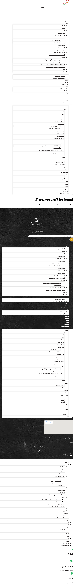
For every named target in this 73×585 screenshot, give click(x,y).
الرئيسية (67, 21)
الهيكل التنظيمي (60, 48)
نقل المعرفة (66, 100)
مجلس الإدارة (61, 38)
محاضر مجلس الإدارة (60, 76)
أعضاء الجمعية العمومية (55, 43)
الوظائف (67, 92)
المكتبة (67, 96)
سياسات (63, 69)
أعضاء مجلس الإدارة (56, 40)
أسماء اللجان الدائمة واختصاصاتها (57, 55)
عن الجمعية (66, 23)
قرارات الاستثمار (57, 62)
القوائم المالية (61, 33)
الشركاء (67, 82)
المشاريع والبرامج (65, 84)
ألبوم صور (62, 91)
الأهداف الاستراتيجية (60, 36)
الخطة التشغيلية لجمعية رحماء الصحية (55, 67)
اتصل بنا (67, 94)
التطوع (67, 98)
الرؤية (63, 28)
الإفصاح (63, 57)
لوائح (64, 72)
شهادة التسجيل (61, 50)
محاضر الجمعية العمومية (59, 78)
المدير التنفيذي (61, 45)
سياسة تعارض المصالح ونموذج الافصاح (51, 60)
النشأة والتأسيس (61, 26)
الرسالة (63, 31)
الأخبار (67, 86)
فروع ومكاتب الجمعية (59, 53)
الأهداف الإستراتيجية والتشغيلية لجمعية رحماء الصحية (52, 64)
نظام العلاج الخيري (65, 102)
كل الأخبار (62, 89)
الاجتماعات (66, 73)
